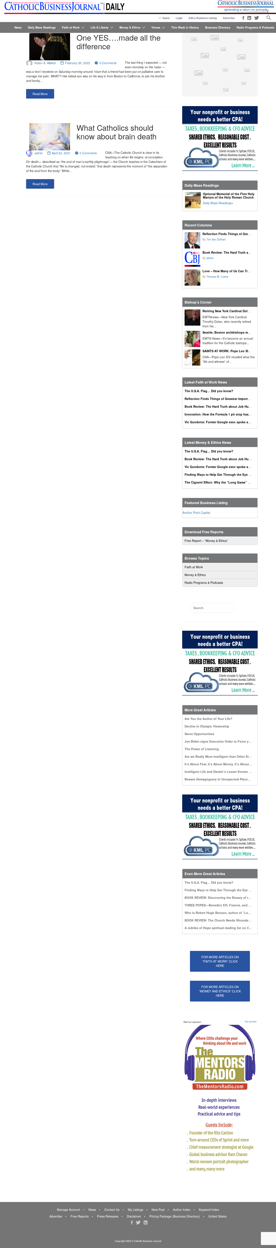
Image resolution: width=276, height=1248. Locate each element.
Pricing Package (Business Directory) (174, 1216)
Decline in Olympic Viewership (207, 726)
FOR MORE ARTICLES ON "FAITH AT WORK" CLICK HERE (220, 961)
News (18, 27)
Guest (166, 18)
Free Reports (80, 1216)
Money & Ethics (129, 27)
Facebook (243, 18)
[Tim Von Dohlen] (192, 240)
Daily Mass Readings (42, 27)
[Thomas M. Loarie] (192, 277)
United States (217, 1216)
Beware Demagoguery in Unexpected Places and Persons (227, 779)
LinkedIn (249, 18)
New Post (158, 1209)
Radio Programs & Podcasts (255, 27)
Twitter (256, 18)
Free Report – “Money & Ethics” (206, 540)
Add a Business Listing (202, 18)
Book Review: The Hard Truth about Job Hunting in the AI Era (230, 406)
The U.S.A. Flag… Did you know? (209, 391)
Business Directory (217, 27)
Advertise (229, 18)
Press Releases (107, 1216)
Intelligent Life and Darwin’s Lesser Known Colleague (224, 771)
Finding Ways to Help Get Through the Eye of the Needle (226, 474)
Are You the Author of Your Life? (208, 718)
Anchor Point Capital (196, 512)
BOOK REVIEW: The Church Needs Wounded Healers (223, 920)
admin (38, 153)
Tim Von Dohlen (216, 239)
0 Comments (108, 63)
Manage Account (68, 1209)
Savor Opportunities (199, 734)
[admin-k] (192, 259)
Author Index (181, 1209)
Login (179, 18)
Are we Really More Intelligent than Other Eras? (219, 756)
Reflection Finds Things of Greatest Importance (237, 234)
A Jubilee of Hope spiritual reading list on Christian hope (227, 928)
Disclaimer (134, 1216)
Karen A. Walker (45, 63)
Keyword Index (209, 1209)
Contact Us (111, 1209)
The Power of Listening (202, 749)
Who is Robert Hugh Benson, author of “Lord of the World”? (229, 913)
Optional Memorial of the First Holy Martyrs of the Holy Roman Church (228, 195)
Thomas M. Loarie (217, 277)
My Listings (135, 1209)
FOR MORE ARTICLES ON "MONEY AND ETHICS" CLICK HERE (220, 991)
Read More (40, 94)
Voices (155, 27)
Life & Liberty (99, 27)
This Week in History (185, 27)
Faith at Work (71, 27)
